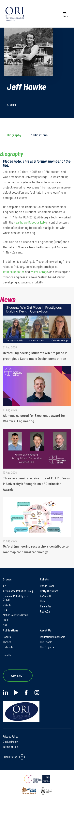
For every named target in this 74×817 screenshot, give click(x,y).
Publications (39, 135)
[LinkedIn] (5, 692)
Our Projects (47, 647)
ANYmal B (45, 596)
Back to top (10, 756)
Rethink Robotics (13, 272)
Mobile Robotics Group (15, 615)
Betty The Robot (49, 591)
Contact (17, 675)
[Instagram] (36, 692)
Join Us (7, 655)
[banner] (15, 14)
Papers (7, 637)
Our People (46, 642)
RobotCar (45, 611)
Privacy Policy (10, 736)
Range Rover (47, 586)
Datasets (8, 647)
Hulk (42, 601)
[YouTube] (16, 692)
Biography (14, 135)
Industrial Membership (52, 637)
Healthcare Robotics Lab (29, 222)
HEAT (6, 610)
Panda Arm (46, 606)
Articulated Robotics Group (18, 591)
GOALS (7, 604)
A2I (5, 586)
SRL (5, 625)
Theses (7, 642)
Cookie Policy (10, 741)
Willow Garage (39, 272)
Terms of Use (10, 746)
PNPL (6, 620)
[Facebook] (26, 692)
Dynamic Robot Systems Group (17, 597)
